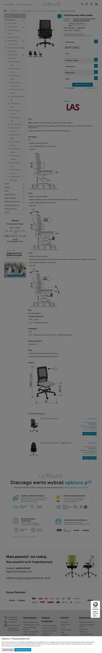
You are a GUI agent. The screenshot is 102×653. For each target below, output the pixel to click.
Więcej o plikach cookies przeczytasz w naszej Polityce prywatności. (21, 646)
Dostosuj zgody (8, 650)
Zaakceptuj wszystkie (23, 650)
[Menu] (99, 602)
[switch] (95, 615)
